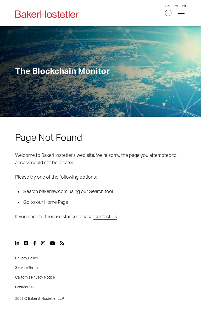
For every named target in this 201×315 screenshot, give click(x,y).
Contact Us (105, 217)
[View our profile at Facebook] (34, 243)
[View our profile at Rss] (62, 243)
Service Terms (26, 268)
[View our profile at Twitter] (26, 243)
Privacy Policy (26, 258)
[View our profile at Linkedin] (17, 243)
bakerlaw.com (175, 6)
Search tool (101, 191)
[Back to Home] (47, 14)
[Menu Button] (181, 13)
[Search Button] (169, 13)
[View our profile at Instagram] (43, 243)
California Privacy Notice (35, 277)
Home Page (56, 202)
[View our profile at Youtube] (52, 243)
